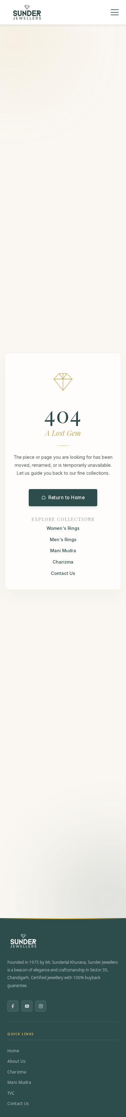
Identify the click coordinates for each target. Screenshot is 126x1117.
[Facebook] (12, 1006)
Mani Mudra (63, 550)
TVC (11, 1093)
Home (13, 1051)
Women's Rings (63, 528)
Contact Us (63, 573)
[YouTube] (26, 1006)
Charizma (63, 561)
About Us (16, 1061)
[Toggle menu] (115, 12)
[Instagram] (40, 1006)
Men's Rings (63, 539)
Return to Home (66, 497)
